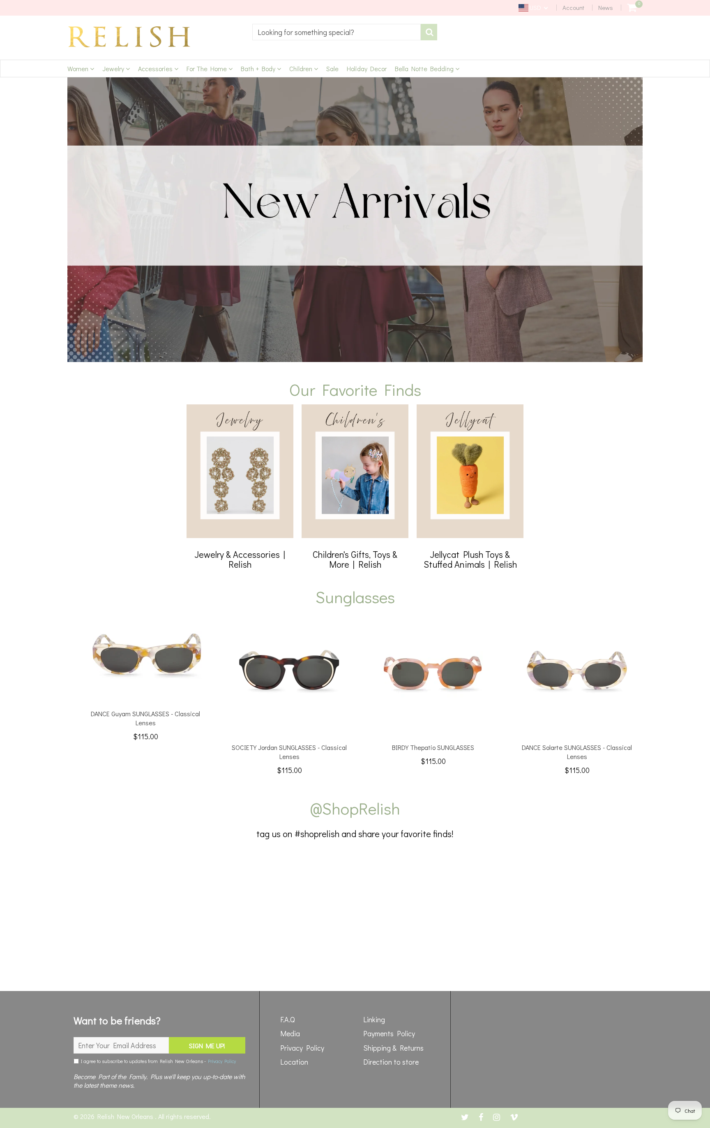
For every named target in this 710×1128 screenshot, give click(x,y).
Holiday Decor (367, 68)
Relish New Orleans (126, 1116)
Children (301, 68)
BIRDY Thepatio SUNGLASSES (433, 747)
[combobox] (336, 32)
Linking (374, 1019)
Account (573, 7)
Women (78, 68)
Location (294, 1062)
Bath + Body (259, 68)
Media (290, 1033)
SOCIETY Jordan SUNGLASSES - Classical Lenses (289, 752)
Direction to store (391, 1062)
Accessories (156, 68)
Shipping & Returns (393, 1048)
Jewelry (114, 68)
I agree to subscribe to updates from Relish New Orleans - (157, 1061)
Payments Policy (389, 1033)
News (605, 7)
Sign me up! (207, 1045)
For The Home (207, 68)
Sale (332, 68)
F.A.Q (287, 1019)
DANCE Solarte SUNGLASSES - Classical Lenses (577, 752)
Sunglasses (355, 597)
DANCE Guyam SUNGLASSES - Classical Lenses (145, 718)
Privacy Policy (222, 1061)
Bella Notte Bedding (425, 68)
